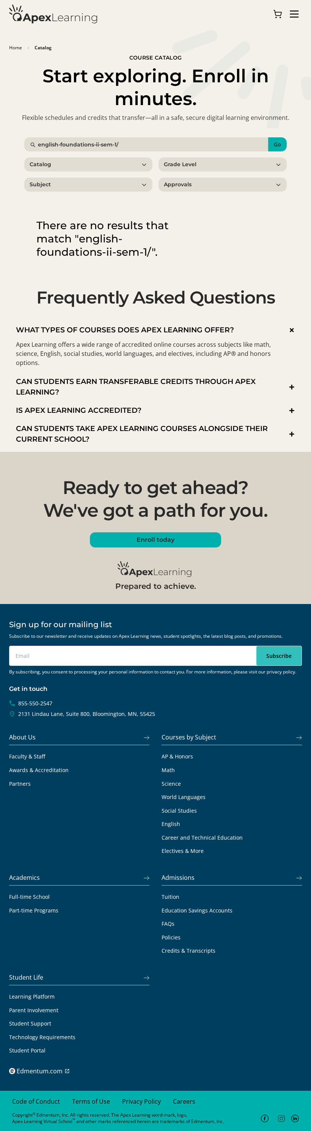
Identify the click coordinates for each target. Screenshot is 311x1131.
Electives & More (183, 850)
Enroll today (155, 539)
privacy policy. (281, 672)
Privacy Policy (141, 1101)
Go (277, 144)
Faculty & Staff (27, 756)
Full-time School (29, 896)
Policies (171, 937)
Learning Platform (32, 996)
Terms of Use (91, 1101)
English (171, 823)
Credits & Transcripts (188, 950)
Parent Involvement (33, 1010)
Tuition (170, 896)
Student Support (30, 1023)
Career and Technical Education (202, 837)
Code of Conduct (36, 1101)
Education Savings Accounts (197, 910)
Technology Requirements (42, 1037)
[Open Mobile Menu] (294, 14)
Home (15, 48)
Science (171, 783)
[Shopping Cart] (277, 14)
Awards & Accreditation (39, 770)
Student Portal (27, 1050)
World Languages (184, 797)
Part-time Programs (33, 910)
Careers (184, 1101)
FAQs (168, 923)
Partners (20, 783)
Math (168, 770)
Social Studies (179, 810)
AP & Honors (177, 756)
